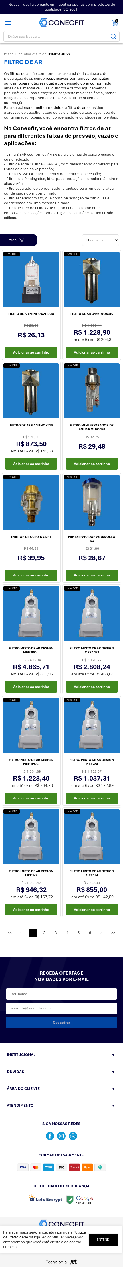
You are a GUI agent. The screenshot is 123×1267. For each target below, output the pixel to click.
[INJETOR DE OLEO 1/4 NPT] (31, 503)
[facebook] (50, 1136)
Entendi (103, 1240)
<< (10, 932)
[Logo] (61, 23)
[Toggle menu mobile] (8, 23)
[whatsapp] (73, 1136)
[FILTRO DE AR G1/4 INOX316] (31, 391)
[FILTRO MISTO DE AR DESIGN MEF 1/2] (31, 837)
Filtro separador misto (24, 198)
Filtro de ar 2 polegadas (25, 178)
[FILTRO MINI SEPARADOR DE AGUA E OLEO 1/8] (92, 391)
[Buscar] (113, 36)
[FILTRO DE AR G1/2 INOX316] (92, 280)
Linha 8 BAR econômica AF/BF (31, 154)
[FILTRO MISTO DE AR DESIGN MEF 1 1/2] (92, 614)
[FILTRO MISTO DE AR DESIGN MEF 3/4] (92, 726)
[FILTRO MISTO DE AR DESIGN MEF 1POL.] (31, 726)
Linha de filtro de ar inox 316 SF (32, 207)
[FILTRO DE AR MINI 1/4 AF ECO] (31, 280)
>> (113, 932)
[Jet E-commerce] (61, 1264)
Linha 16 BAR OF (19, 173)
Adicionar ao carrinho (31, 352)
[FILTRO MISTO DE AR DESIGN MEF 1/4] (92, 837)
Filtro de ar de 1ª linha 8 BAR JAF (32, 164)
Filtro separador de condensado (33, 188)
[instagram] (61, 1136)
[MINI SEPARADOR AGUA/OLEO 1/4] (92, 503)
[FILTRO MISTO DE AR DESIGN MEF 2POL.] (31, 614)
